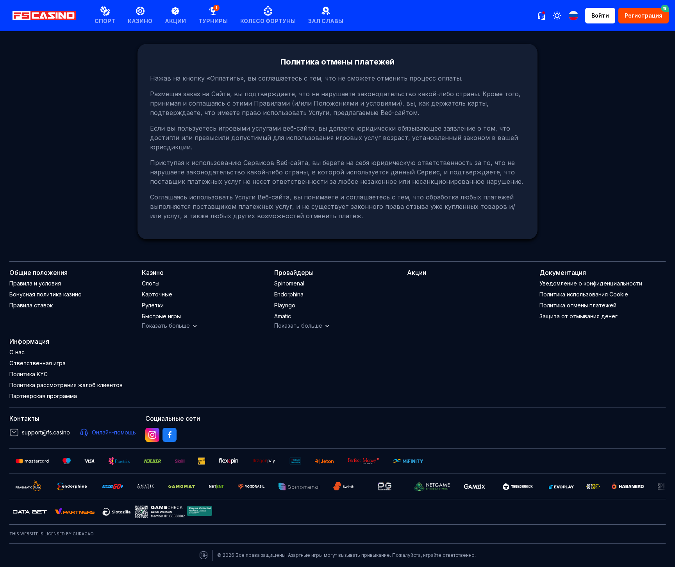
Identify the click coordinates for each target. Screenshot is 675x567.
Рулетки (153, 305)
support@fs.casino (46, 432)
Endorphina (289, 294)
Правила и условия (35, 283)
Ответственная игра (37, 363)
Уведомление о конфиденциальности (590, 283)
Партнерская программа (43, 396)
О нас (17, 352)
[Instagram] (152, 435)
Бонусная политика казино (45, 294)
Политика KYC (28, 374)
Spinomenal (289, 283)
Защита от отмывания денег (578, 316)
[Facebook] (169, 435)
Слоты (150, 283)
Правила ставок (31, 305)
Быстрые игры (161, 316)
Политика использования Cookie (583, 294)
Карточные (157, 294)
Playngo (284, 305)
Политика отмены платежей (577, 305)
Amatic (282, 316)
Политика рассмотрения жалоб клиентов (66, 385)
